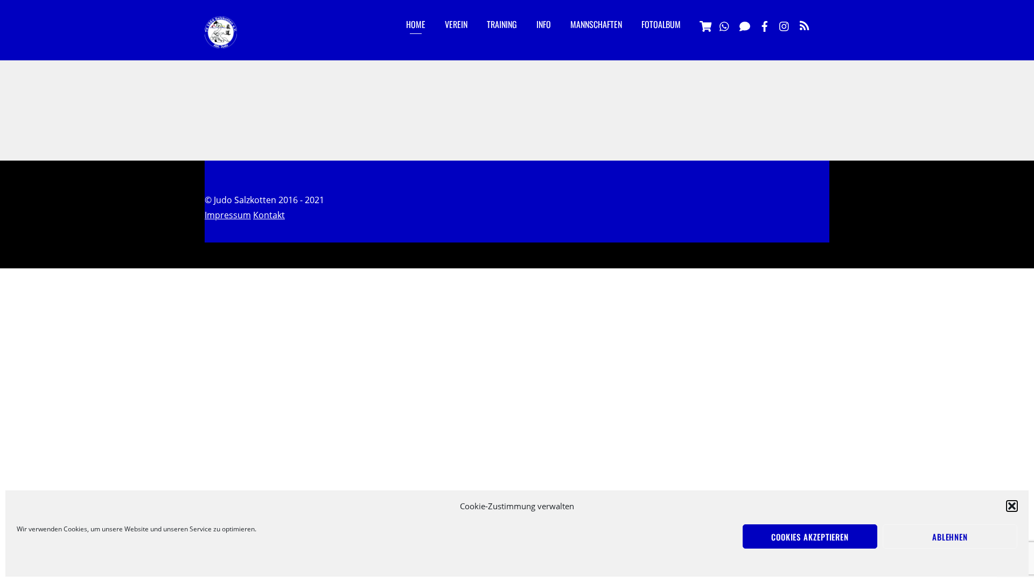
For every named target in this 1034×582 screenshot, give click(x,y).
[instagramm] (784, 25)
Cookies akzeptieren (810, 537)
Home (415, 24)
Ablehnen (950, 537)
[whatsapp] (724, 25)
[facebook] (764, 25)
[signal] (744, 25)
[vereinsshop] (704, 25)
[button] (1012, 506)
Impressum (228, 215)
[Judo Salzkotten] (221, 40)
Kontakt (269, 215)
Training (502, 24)
